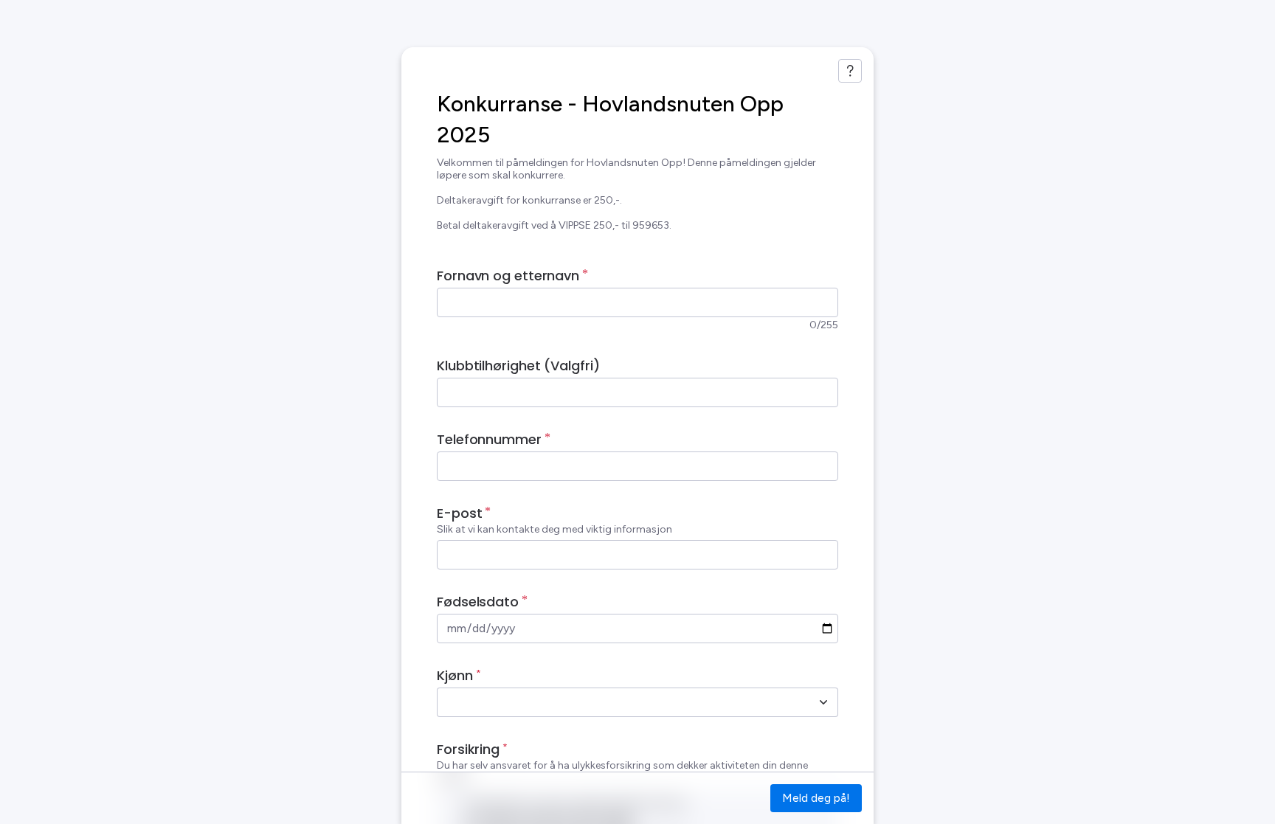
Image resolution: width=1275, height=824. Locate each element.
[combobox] (621, 702)
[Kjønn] (823, 702)
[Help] (850, 71)
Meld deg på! (816, 798)
